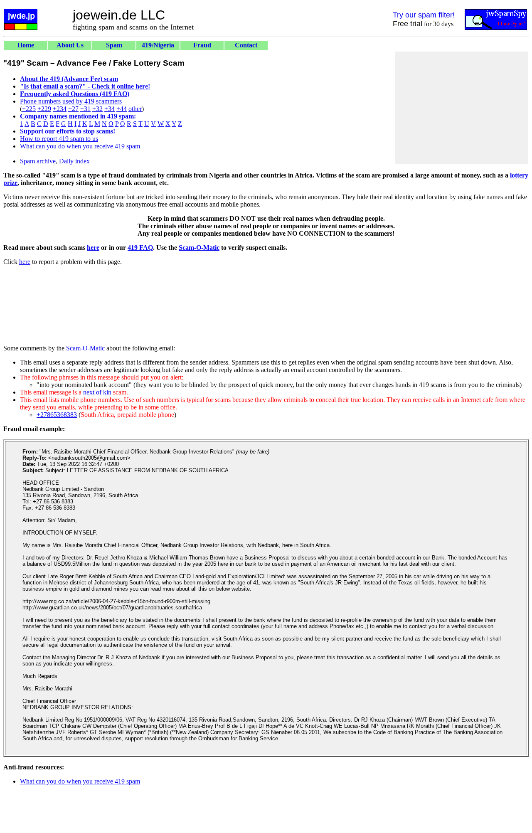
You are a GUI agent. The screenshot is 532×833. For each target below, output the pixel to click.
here (93, 247)
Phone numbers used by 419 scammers (71, 101)
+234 (59, 108)
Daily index (74, 161)
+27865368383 (57, 414)
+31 (85, 108)
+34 (109, 108)
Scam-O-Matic (199, 247)
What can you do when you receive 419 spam (80, 146)
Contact (246, 45)
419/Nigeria (158, 45)
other (135, 108)
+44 (121, 108)
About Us (70, 45)
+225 (29, 108)
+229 (44, 108)
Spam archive (38, 161)
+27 (73, 108)
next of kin (97, 392)
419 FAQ (140, 247)
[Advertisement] (461, 108)
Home (25, 45)
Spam (114, 45)
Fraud (202, 45)
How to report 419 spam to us (59, 138)
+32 (97, 108)
